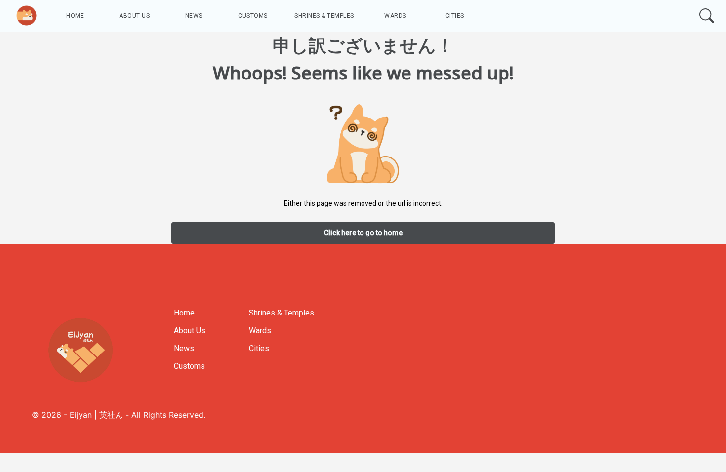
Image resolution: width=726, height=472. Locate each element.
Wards (395, 15)
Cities (454, 15)
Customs (253, 15)
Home (75, 15)
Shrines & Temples (324, 15)
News (193, 15)
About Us (134, 15)
